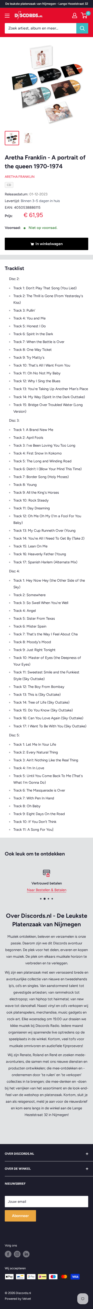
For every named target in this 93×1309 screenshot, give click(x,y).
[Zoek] (82, 28)
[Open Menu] (7, 16)
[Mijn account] (74, 15)
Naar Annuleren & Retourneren (52, 890)
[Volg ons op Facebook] (8, 1254)
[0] (84, 15)
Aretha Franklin (20, 177)
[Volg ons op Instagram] (17, 1254)
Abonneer (20, 1215)
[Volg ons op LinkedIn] (26, 1254)
